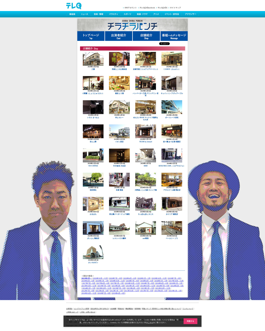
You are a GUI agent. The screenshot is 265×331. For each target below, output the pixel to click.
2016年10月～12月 (132, 283)
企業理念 (69, 308)
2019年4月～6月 (87, 281)
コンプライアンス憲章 (81, 308)
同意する (190, 321)
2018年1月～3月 (160, 281)
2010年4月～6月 (118, 293)
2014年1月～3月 (88, 288)
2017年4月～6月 (102, 283)
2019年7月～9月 (174, 278)
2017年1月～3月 (117, 283)
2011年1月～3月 (175, 291)
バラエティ (113, 14)
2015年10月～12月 (88, 286)
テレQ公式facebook (147, 8)
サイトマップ (175, 8)
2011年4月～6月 (160, 291)
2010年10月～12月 (88, 293)
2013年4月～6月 (133, 288)
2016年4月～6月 (161, 283)
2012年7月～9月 (87, 291)
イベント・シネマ (172, 14)
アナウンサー (190, 14)
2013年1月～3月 (147, 288)
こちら (150, 322)
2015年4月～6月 (118, 286)
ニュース (84, 14)
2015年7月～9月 (104, 286)
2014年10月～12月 (147, 286)
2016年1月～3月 (175, 283)
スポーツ (127, 14)
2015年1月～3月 (132, 286)
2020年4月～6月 (129, 278)
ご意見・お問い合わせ (87, 312)
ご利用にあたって (72, 312)
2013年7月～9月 (119, 288)
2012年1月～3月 (116, 291)
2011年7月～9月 (146, 291)
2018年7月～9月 (132, 281)
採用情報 (138, 308)
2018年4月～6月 (146, 281)
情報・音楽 (98, 14)
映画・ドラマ (142, 14)
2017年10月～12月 (176, 281)
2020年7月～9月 (115, 278)
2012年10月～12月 (162, 288)
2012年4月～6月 (102, 291)
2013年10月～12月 (103, 288)
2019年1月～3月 (102, 281)
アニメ (156, 14)
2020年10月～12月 (100, 278)
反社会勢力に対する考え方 (100, 308)
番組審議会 (129, 308)
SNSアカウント (131, 8)
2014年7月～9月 (162, 286)
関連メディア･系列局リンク (151, 308)
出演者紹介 (119, 36)
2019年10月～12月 (159, 278)
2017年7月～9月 (88, 283)
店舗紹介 (147, 36)
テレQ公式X (162, 8)
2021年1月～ (86, 278)
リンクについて (187, 308)
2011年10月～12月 (131, 291)
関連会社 (121, 308)
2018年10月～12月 (117, 281)
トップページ (91, 36)
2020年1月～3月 (143, 278)
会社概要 (113, 308)
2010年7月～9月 (104, 293)
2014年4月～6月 (177, 286)
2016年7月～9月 (147, 283)
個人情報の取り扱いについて (171, 308)
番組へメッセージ (174, 36)
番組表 (72, 14)
